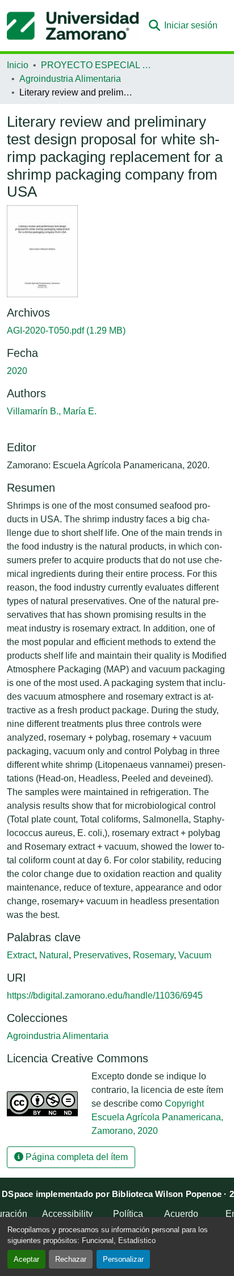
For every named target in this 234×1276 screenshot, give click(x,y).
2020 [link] (17, 371)
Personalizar (123, 1259)
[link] (117, 331)
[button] (73, 25)
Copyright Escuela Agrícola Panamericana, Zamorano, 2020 (157, 1117)
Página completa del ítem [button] (75, 1157)
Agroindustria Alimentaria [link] (70, 79)
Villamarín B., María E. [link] (52, 411)
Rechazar (70, 1259)
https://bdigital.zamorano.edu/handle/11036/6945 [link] (105, 995)
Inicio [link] (17, 65)
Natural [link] (54, 955)
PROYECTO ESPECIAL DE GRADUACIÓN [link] (97, 65)
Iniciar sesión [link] (191, 25)
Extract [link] (21, 955)
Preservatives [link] (100, 955)
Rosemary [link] (153, 955)
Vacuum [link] (194, 955)
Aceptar (26, 1259)
